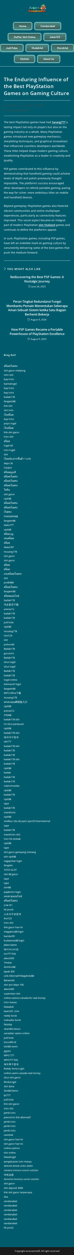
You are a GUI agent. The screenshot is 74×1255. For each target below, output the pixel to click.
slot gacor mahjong (14, 370)
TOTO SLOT (10, 869)
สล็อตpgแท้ (10, 472)
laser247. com (11, 1011)
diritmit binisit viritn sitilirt (18, 1166)
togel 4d (8, 445)
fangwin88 (9, 401)
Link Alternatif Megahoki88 (19, 975)
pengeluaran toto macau (18, 1161)
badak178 (9, 397)
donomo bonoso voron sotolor (21, 1179)
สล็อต (7, 441)
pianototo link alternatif (17, 1117)
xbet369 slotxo (12, 1029)
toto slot (8, 375)
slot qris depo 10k (14, 984)
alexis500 (9, 958)
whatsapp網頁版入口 (15, 702)
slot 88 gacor (11, 874)
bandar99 (9, 936)
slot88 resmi (10, 1046)
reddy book (10, 1015)
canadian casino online (16, 1033)
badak (7, 772)
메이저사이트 (11, 949)
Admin (13, 105)
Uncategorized (19, 110)
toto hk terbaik (12, 839)
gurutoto (9, 653)
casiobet (8, 1135)
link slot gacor (11, 432)
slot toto (8, 410)
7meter (8, 962)
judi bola (8, 622)
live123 (8, 918)
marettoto (10, 812)
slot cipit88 (10, 856)
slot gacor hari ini (13, 1139)
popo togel (10, 423)
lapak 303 (9, 971)
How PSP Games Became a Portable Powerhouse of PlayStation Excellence (37, 331)
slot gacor (9, 494)
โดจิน (7, 489)
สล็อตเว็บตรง (10, 366)
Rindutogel (10, 1082)
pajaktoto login (12, 892)
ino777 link (10, 953)
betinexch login (12, 684)
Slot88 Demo (11, 1090)
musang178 (10, 551)
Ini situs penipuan (14, 724)
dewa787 (9, 547)
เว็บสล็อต (8, 414)
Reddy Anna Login (14, 1068)
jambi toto (10, 1112)
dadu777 (9, 525)
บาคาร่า (8, 905)
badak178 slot (12, 719)
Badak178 (9, 648)
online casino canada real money (22, 1073)
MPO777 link (11, 1060)
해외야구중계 (11, 737)
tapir (6, 803)
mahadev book (12, 1020)
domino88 (9, 967)
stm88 (7, 887)
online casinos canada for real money (25, 998)
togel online (10, 679)
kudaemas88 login (14, 940)
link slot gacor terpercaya (18, 1192)
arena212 (9, 609)
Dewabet (9, 1006)
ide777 (7, 741)
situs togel (9, 662)
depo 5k (8, 463)
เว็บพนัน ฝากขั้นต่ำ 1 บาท (17, 458)
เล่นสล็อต (9, 538)
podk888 (9, 582)
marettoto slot (12, 834)
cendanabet (10, 1201)
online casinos (12, 1148)
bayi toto (9, 379)
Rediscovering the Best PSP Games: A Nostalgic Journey (37, 279)
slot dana (9, 1086)
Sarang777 (58, 122)
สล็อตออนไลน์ (11, 596)
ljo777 (7, 1095)
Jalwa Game (10, 944)
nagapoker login (13, 861)
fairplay (8, 1024)
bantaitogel (10, 383)
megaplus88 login (14, 931)
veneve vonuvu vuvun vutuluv (21, 1170)
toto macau (10, 1002)
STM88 (7, 715)
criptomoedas (12, 785)
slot (6, 454)
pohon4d (9, 644)
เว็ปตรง (7, 511)
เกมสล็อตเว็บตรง (12, 573)
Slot (6, 1197)
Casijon (8, 467)
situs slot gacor (12, 1077)
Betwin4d (9, 980)
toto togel (9, 450)
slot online (10, 1152)
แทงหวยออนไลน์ (13, 896)
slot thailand (47, 225)
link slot (8, 406)
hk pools (8, 909)
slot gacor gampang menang (20, 852)
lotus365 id (10, 1042)
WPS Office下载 (12, 693)
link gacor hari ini (13, 927)
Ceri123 (8, 635)
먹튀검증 (9, 1174)
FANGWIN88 (11, 516)
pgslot (7, 1051)
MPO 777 (9, 1055)
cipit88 (7, 498)
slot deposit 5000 (13, 1188)
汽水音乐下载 (11, 604)
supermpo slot (12, 993)
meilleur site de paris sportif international (27, 821)
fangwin (8, 865)
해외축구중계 (11, 1064)
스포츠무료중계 (12, 914)
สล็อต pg (8, 534)
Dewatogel (10, 1157)
